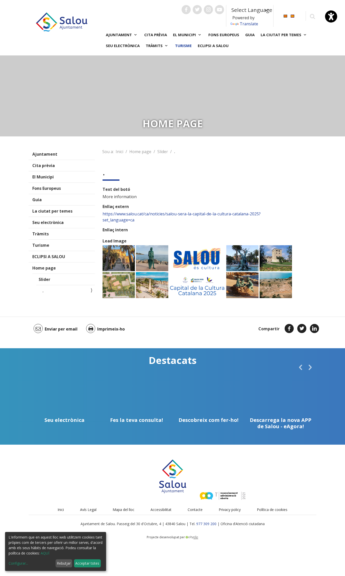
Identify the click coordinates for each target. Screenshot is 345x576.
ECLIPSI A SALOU (213, 45)
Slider (44, 279)
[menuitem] (285, 15)
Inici (119, 151)
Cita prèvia (155, 34)
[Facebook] (289, 328)
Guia (250, 34)
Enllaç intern (115, 230)
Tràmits (40, 234)
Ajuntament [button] (119, 34)
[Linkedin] (314, 328)
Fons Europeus (223, 34)
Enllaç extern (116, 206)
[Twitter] (301, 328)
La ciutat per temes (52, 211)
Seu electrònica (123, 45)
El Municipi (43, 177)
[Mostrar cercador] (312, 16)
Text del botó (116, 189)
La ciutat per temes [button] (281, 34)
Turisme (183, 45)
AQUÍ (45, 553)
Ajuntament (44, 154)
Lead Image (115, 241)
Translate (249, 24)
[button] (300, 367)
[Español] (292, 15)
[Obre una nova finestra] (186, 9)
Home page (44, 268)
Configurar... (18, 563)
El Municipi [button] (185, 34)
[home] (62, 21)
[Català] (285, 15)
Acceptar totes (87, 563)
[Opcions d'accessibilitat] (331, 16)
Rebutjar (64, 563)
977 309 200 (206, 523)
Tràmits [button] (155, 45)
